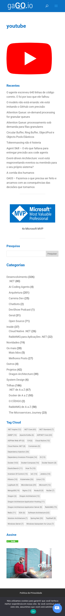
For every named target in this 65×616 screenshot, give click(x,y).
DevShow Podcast (20, 309)
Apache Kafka (27, 435)
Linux (40, 479)
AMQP (12, 435)
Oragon (12, 496)
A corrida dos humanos (20, 172)
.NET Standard (46, 429)
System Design (15, 379)
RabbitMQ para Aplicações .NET (28, 336)
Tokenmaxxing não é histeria (23, 142)
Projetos (11, 369)
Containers (34, 446)
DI (42, 457)
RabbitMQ (51, 507)
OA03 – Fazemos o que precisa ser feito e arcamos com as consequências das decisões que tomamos (31, 183)
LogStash (13, 485)
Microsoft (45, 485)
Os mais (11, 348)
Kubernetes (26, 479)
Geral (12, 315)
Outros (10, 363)
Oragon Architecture (21, 374)
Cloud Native (42, 441)
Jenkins (45, 474)
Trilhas (10, 385)
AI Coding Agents (19, 286)
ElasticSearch (15, 468)
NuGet (50, 491)
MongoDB (14, 491)
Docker (13, 463)
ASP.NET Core (44, 435)
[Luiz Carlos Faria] (12, 541)
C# (29, 441)
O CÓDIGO (15, 401)
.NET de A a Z (17, 389)
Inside (10, 326)
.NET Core (30, 429)
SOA (22, 513)
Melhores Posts (18, 358)
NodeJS (38, 491)
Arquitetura (15, 292)
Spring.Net (37, 518)
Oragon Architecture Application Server (25, 507)
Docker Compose (30, 463)
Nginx (27, 491)
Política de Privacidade (31, 593)
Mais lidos (15, 352)
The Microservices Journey (25, 412)
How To (31, 468)
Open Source (16, 321)
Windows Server (15, 524)
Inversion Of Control (18, 474)
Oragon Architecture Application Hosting (26, 502)
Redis (12, 513)
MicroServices (28, 485)
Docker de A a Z (18, 395)
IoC (34, 474)
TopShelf (51, 518)
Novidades (12, 342)
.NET (12, 281)
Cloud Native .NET (20, 331)
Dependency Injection (18, 452)
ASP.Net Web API (16, 441)
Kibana (12, 479)
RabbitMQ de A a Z (20, 406)
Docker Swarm (49, 463)
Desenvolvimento (17, 276)
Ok (33, 611)
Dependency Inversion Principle (22, 457)
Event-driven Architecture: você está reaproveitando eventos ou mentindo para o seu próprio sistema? (31, 163)
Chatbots (14, 304)
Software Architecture (38, 513)
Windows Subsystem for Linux (40, 524)
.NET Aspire (14, 429)
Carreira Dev (16, 298)
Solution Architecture (18, 518)
